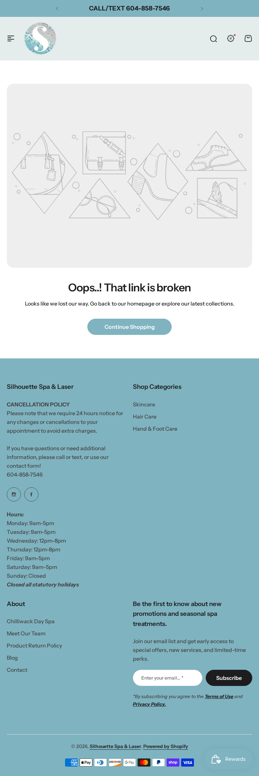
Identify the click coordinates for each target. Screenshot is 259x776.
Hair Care (144, 416)
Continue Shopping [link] (130, 326)
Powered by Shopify (165, 746)
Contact (17, 669)
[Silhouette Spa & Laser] (40, 38)
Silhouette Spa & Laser (115, 746)
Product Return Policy (34, 645)
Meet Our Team (26, 633)
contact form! (24, 465)
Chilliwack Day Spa (31, 621)
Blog (12, 657)
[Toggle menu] (10, 38)
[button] (57, 8)
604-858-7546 (25, 474)
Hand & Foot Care (155, 428)
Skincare (144, 404)
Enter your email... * (162, 678)
